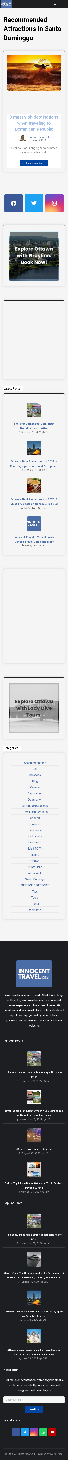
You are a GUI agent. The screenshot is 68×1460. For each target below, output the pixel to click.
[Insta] (54, 203)
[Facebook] (13, 203)
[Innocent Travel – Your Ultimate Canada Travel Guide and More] (34, 523)
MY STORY (35, 848)
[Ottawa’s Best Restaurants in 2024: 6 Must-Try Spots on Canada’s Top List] (34, 485)
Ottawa (34, 861)
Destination (35, 799)
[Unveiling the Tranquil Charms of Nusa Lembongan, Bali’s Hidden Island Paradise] (34, 1097)
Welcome (35, 910)
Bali (35, 769)
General (35, 818)
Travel (35, 903)
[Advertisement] (34, 340)
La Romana (35, 836)
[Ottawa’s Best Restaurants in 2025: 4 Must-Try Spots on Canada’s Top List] (34, 448)
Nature (35, 854)
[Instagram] (34, 1432)
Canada (35, 787)
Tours (34, 897)
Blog (35, 781)
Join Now (34, 1409)
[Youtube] (52, 1432)
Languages (35, 842)
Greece (35, 824)
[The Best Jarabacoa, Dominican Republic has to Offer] (34, 410)
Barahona (35, 775)
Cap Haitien (35, 793)
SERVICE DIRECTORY (35, 885)
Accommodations (35, 763)
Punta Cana (35, 867)
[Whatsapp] (43, 1432)
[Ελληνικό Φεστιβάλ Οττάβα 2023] (34, 1135)
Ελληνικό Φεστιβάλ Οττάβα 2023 (34, 1149)
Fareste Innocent (39, 137)
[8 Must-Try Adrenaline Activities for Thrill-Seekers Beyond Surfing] (34, 1169)
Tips (35, 891)
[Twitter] (34, 203)
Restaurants (35, 873)
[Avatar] (22, 138)
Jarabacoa (35, 830)
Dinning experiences (35, 805)
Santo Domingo (35, 879)
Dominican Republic (35, 812)
